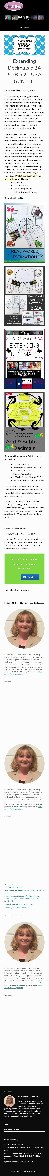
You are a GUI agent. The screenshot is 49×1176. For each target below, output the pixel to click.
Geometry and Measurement (15, 907)
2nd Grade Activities (11, 1130)
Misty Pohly (34, 90)
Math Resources (26, 603)
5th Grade (16, 603)
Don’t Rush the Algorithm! (13, 887)
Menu (26, 27)
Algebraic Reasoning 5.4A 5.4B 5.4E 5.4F (19, 904)
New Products (39, 603)
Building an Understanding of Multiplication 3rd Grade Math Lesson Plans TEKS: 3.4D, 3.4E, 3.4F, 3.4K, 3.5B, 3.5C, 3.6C (24, 898)
